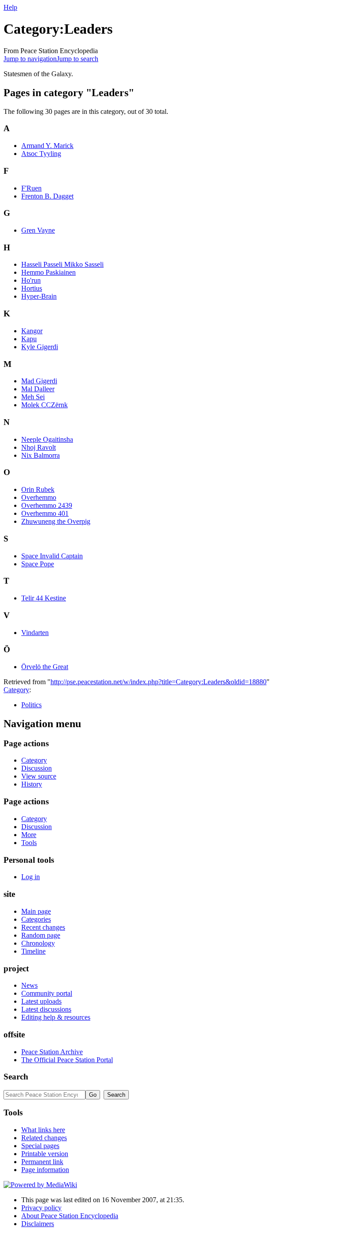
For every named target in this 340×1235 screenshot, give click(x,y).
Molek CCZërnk (44, 405)
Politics (31, 705)
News (29, 985)
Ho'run (31, 280)
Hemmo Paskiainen (48, 272)
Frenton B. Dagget (47, 196)
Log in (30, 876)
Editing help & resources (55, 1017)
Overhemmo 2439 (46, 505)
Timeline (33, 951)
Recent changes (43, 927)
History (31, 784)
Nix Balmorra (40, 455)
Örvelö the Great (44, 666)
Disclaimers (37, 1223)
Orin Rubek (37, 489)
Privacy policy (41, 1208)
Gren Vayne (38, 230)
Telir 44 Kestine (43, 598)
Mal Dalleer (37, 389)
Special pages (40, 1145)
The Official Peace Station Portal (67, 1060)
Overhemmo (38, 497)
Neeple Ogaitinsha (47, 439)
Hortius (31, 288)
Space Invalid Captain (52, 556)
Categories (36, 919)
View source (38, 776)
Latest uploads (41, 1001)
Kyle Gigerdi (39, 347)
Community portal (46, 993)
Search (16, 1076)
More (28, 834)
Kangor (31, 331)
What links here (43, 1130)
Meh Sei (33, 397)
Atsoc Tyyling (41, 153)
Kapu (29, 339)
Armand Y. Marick (47, 145)
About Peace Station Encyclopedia (69, 1215)
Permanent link (42, 1161)
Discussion (36, 768)
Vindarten (35, 632)
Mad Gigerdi (39, 381)
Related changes (44, 1137)
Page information (45, 1169)
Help (10, 7)
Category (16, 689)
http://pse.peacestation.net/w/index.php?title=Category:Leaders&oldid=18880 (158, 682)
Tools (29, 842)
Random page (40, 935)
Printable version (44, 1153)
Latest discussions (46, 1009)
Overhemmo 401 (45, 513)
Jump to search (77, 58)
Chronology (38, 943)
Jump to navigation (30, 58)
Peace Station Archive (52, 1052)
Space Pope (37, 564)
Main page (36, 911)
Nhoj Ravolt (38, 447)
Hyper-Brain (39, 296)
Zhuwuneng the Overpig (55, 521)
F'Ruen (31, 188)
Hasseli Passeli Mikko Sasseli (62, 264)
